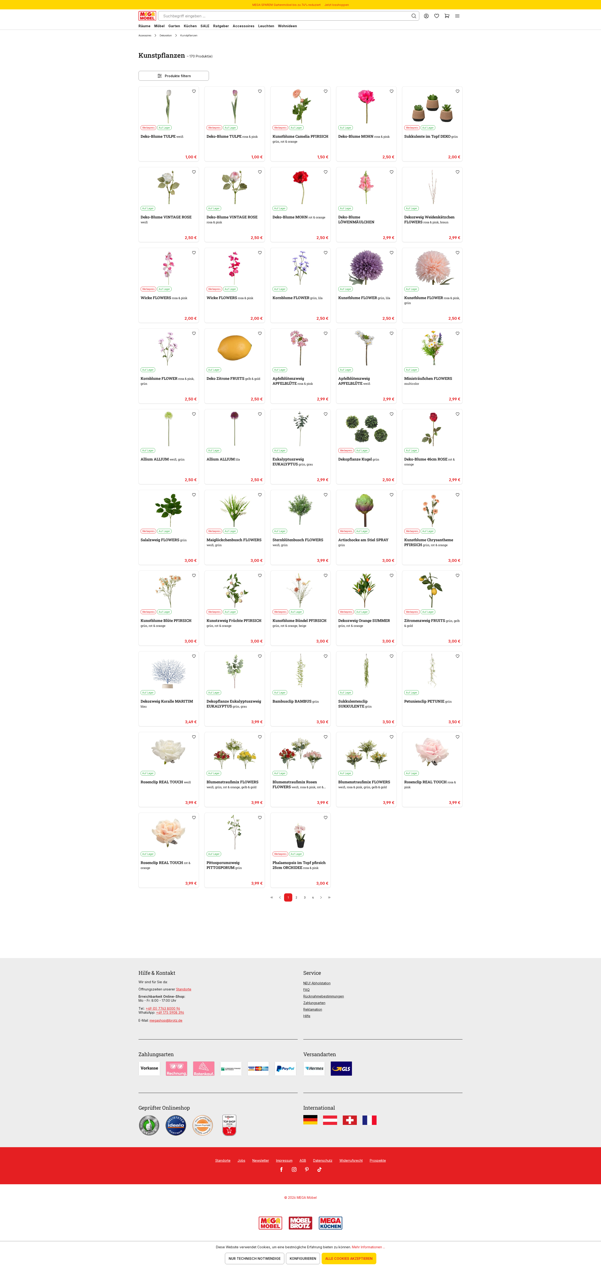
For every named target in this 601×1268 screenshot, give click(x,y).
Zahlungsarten (314, 1003)
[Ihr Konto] (426, 16)
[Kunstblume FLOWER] (366, 267)
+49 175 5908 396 (170, 1012)
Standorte (183, 989)
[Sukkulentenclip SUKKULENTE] (366, 670)
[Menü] (457, 16)
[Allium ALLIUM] (169, 428)
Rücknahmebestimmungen (323, 996)
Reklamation (312, 1009)
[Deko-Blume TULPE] (169, 105)
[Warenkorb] (447, 16)
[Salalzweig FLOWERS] (169, 509)
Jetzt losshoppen (336, 5)
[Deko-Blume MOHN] (366, 105)
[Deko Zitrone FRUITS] (235, 348)
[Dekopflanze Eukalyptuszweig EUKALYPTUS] (235, 670)
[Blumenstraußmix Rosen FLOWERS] (301, 751)
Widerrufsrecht (351, 1160)
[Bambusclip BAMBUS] (301, 670)
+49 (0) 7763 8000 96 (163, 1008)
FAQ (306, 990)
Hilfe (306, 1016)
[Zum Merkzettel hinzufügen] (194, 91)
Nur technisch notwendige (255, 1258)
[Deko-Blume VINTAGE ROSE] (169, 186)
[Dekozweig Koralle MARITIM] (169, 670)
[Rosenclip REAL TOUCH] (169, 751)
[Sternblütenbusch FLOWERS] (301, 509)
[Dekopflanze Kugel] (366, 428)
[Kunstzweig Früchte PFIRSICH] (235, 590)
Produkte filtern (178, 76)
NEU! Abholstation (317, 983)
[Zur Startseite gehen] (147, 16)
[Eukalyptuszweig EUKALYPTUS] (301, 428)
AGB (303, 1160)
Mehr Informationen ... (368, 1247)
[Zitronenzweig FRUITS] (432, 590)
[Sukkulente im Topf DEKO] (432, 105)
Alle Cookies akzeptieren (349, 1258)
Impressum (284, 1160)
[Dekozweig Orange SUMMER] (366, 590)
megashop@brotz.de (166, 1020)
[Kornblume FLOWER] (301, 267)
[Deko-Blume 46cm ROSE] (432, 428)
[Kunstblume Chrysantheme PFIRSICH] (432, 509)
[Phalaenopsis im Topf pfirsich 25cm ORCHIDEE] (301, 832)
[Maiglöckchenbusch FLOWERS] (235, 509)
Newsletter (260, 1160)
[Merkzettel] (436, 16)
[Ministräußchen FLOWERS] (432, 348)
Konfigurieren (303, 1258)
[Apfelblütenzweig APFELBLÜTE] (301, 348)
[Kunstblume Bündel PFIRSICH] (301, 590)
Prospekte (378, 1160)
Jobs (241, 1160)
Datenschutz (322, 1160)
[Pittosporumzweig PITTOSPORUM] (235, 832)
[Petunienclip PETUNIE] (432, 670)
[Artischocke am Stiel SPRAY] (366, 509)
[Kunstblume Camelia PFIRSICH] (301, 105)
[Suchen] (414, 16)
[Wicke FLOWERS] (169, 267)
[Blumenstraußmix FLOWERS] (235, 751)
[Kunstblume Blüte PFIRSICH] (169, 590)
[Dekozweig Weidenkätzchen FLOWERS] (432, 186)
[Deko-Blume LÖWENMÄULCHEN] (366, 186)
